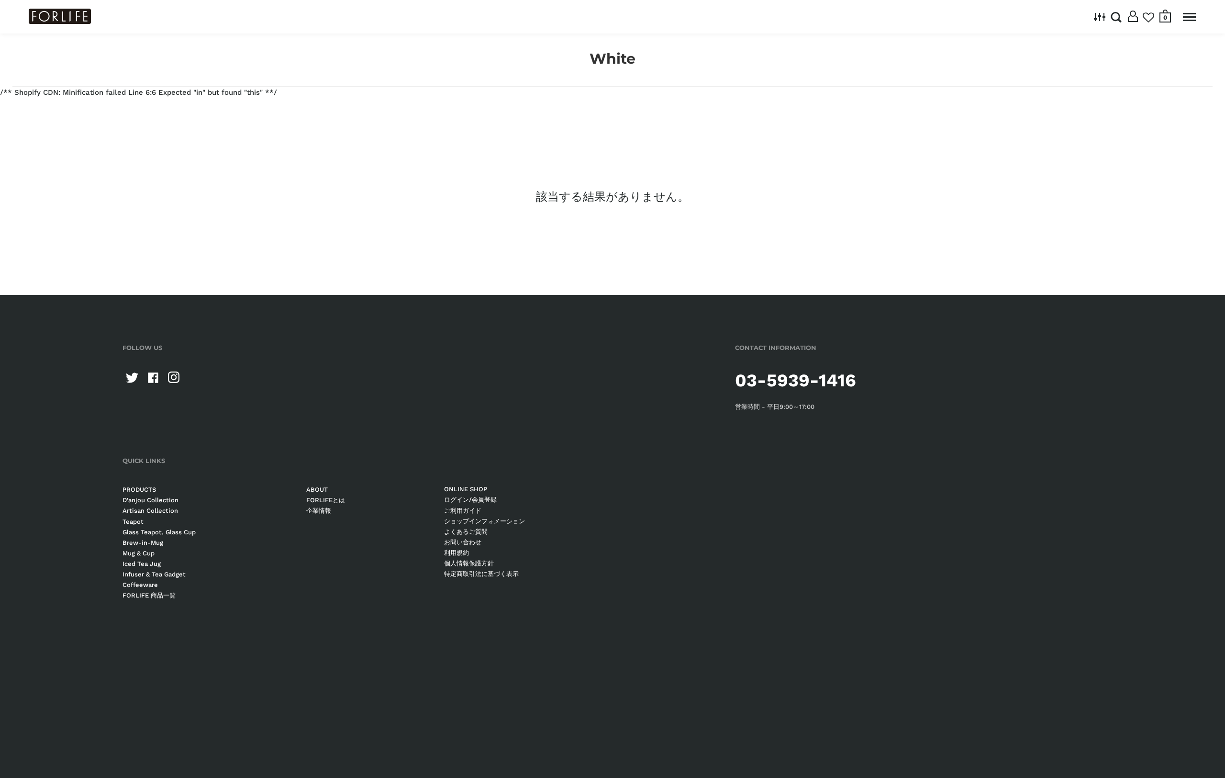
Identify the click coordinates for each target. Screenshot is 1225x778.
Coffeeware (140, 584)
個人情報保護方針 (469, 563)
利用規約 (456, 552)
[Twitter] (132, 378)
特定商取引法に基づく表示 (481, 573)
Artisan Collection (150, 510)
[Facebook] (153, 378)
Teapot (133, 521)
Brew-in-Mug (142, 542)
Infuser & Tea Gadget (154, 574)
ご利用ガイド (462, 510)
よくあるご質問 (466, 531)
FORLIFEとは (325, 500)
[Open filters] (1099, 16)
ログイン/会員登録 (470, 499)
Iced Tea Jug (141, 563)
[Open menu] (1189, 16)
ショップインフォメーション (484, 521)
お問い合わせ (462, 542)
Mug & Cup (138, 553)
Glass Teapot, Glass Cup (159, 532)
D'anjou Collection (150, 500)
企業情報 (318, 510)
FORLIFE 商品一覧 (149, 595)
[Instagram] (174, 378)
